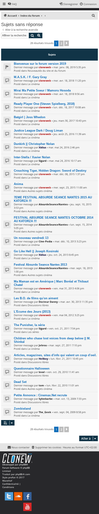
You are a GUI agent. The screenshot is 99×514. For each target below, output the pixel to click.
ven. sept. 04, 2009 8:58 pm (70, 412)
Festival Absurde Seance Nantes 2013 (40, 264)
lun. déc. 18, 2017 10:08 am (69, 107)
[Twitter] (9, 496)
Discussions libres (38, 305)
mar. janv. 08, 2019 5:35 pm (69, 67)
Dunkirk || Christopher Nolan (34, 144)
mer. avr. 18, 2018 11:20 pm (69, 80)
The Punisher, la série (29, 325)
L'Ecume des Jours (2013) (32, 311)
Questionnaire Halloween (32, 368)
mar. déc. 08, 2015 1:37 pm (69, 174)
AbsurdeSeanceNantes (53, 204)
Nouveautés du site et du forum (47, 70)
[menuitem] (12, 4)
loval (42, 372)
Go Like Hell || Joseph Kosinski (36, 251)
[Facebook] (27, 496)
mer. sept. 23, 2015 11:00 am (70, 187)
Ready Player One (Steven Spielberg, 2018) (44, 104)
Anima (18, 184)
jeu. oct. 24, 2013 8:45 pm (64, 254)
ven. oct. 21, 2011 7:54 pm (64, 328)
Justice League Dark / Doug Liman (38, 130)
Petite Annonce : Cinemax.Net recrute (40, 395)
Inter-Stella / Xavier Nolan (32, 157)
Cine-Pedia (45, 241)
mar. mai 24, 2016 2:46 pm (64, 147)
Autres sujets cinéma (40, 191)
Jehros (43, 345)
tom (41, 385)
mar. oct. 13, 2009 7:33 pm (70, 398)
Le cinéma (34, 84)
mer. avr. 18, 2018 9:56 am (68, 94)
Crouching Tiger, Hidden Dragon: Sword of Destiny (50, 170)
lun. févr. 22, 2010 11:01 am (63, 385)
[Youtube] (27, 507)
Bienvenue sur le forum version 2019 (40, 63)
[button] (66, 43)
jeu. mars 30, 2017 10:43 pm (69, 120)
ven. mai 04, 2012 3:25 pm (68, 315)
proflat (12, 477)
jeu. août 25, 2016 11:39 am (69, 134)
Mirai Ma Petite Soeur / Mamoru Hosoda (42, 90)
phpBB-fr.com (22, 474)
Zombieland (22, 408)
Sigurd (43, 160)
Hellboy (43, 358)
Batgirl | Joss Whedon (29, 117)
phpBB (22, 464)
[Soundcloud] (18, 496)
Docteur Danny (48, 301)
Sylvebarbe (46, 398)
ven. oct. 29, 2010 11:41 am (63, 372)
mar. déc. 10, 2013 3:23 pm (70, 241)
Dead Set (20, 382)
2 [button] (61, 43)
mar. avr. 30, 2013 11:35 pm (76, 301)
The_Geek (45, 412)
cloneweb (45, 67)
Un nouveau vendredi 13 (31, 238)
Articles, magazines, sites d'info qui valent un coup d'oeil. (55, 355)
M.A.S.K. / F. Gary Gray (30, 77)
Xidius (42, 147)
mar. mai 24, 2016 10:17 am (65, 160)
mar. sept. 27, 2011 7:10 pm (65, 345)
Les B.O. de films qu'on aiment (36, 298)
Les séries (33, 332)
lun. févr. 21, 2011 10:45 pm (67, 358)
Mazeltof (7, 480)
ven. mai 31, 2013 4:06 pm (68, 288)
